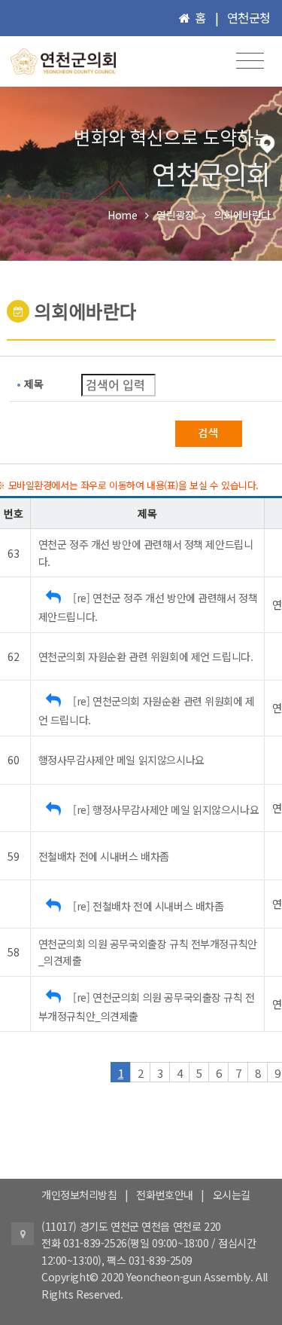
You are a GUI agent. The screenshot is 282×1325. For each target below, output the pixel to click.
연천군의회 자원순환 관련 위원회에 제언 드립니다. (145, 656)
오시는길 (231, 1194)
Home (122, 214)
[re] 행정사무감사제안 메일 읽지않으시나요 (166, 809)
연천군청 (249, 17)
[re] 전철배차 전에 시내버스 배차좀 (148, 905)
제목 (33, 383)
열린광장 (175, 214)
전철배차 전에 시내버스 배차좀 (103, 856)
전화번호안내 (164, 1194)
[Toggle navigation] (250, 60)
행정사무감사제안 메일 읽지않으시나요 (121, 759)
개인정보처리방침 (79, 1194)
